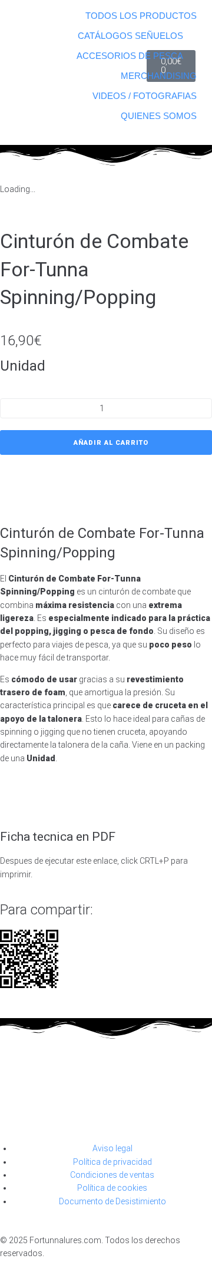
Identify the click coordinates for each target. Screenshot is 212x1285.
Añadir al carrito (111, 443)
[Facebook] (46, 1110)
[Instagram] (77, 1110)
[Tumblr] (108, 1110)
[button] (129, 36)
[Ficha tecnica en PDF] (14, 801)
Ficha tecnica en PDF (57, 837)
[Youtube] (14, 1110)
